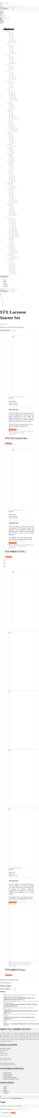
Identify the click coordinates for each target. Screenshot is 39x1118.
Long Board (14, 215)
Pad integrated (14, 131)
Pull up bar (13, 225)
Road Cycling (10, 238)
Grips (12, 48)
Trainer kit (13, 76)
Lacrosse (9, 102)
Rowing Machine (15, 234)
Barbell (13, 218)
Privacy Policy (8, 1075)
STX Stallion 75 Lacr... (15, 867)
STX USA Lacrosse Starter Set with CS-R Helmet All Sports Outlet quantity (21, 425)
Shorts (12, 239)
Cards (12, 168)
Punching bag (14, 252)
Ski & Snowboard (11, 259)
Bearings (13, 212)
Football (9, 120)
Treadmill (13, 223)
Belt (12, 111)
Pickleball (9, 147)
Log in (13, 1112)
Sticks (12, 105)
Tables (12, 158)
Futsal (8, 55)
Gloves (12, 39)
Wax (12, 90)
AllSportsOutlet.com (17, 1098)
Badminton (10, 183)
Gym (8, 217)
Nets (12, 155)
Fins (12, 174)
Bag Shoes (13, 40)
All (7, 324)
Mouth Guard (14, 128)
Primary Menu (4, 276)
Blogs (5, 283)
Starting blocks (14, 257)
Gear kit (13, 115)
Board (12, 205)
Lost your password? (6, 1115)
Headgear (13, 249)
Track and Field (11, 254)
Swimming (10, 171)
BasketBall (10, 162)
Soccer (9, 65)
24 (5, 324)
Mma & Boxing (11, 246)
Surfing (9, 89)
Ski (12, 260)
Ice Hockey (10, 189)
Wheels (13, 208)
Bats (12, 134)
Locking (13, 116)
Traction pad (14, 99)
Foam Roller (14, 228)
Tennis (9, 44)
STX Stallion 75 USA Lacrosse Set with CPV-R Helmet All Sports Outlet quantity (20, 538)
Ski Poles (13, 263)
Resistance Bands (15, 236)
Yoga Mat (13, 221)
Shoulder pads (14, 129)
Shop (5, 281)
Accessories (14, 42)
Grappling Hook (15, 118)
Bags (12, 35)
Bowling (9, 81)
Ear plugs (13, 179)
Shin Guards (14, 63)
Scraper (13, 92)
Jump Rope (13, 226)
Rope (12, 113)
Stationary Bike (15, 233)
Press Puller (14, 213)
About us (6, 284)
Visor (12, 123)
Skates (12, 197)
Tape (12, 84)
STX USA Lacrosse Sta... (16, 396)
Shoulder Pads (14, 202)
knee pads (13, 77)
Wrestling (9, 144)
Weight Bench (14, 231)
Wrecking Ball (14, 250)
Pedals (12, 241)
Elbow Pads (14, 200)
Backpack (13, 271)
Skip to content (4, 3)
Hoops (12, 170)
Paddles (13, 152)
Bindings (13, 270)
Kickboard (13, 181)
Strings (12, 52)
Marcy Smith (14, 229)
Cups (12, 86)
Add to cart (12, 429)
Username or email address (11, 1106)
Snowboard (13, 273)
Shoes (12, 37)
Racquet (13, 186)
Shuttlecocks (14, 187)
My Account (7, 1072)
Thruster (13, 94)
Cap (12, 173)
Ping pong (9, 153)
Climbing (9, 110)
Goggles (13, 178)
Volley (8, 71)
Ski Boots (13, 265)
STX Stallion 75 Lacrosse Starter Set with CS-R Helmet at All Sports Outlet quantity (21, 897)
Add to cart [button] (8, 443)
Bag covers (13, 97)
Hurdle (12, 255)
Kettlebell (13, 220)
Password (6, 1109)
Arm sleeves (14, 79)
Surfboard (13, 95)
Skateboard (10, 204)
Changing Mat (14, 100)
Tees (12, 34)
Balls (12, 32)
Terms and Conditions (10, 1077)
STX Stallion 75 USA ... (16, 510)
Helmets (13, 108)
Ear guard (13, 145)
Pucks (12, 192)
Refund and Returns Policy (11, 1079)
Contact (6, 286)
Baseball (9, 132)
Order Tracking (8, 1074)
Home (5, 279)
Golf (8, 31)
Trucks (12, 207)
